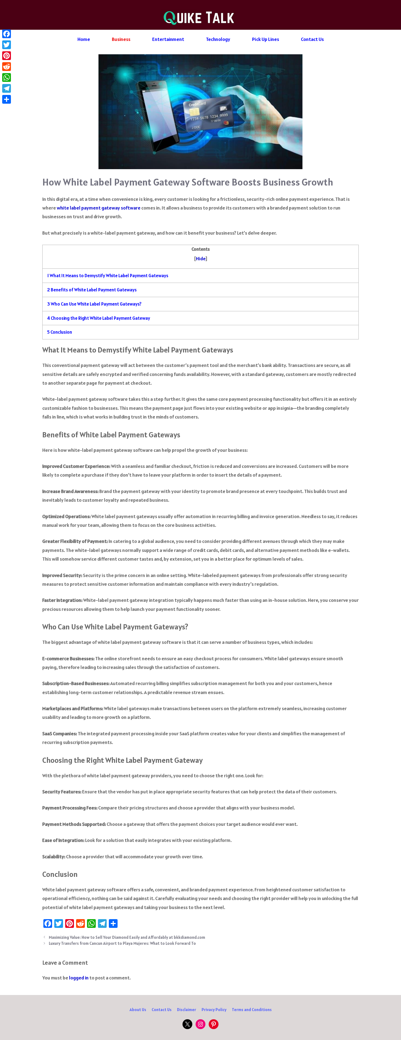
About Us (138, 1009)
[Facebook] (6, 33)
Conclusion (59, 332)
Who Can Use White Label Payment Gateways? (94, 304)
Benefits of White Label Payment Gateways (92, 290)
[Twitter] (6, 44)
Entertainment (168, 39)
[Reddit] (6, 66)
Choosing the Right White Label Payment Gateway (98, 318)
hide (200, 258)
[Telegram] (6, 88)
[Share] (6, 99)
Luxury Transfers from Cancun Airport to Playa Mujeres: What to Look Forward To (122, 943)
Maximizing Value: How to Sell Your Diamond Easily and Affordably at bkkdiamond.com (127, 937)
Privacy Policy (214, 1009)
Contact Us (312, 39)
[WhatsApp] (6, 77)
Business (121, 39)
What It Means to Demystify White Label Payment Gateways (107, 276)
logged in (79, 978)
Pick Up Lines (265, 39)
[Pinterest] (6, 55)
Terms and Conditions (252, 1009)
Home (83, 39)
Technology (218, 39)
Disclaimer (186, 1009)
